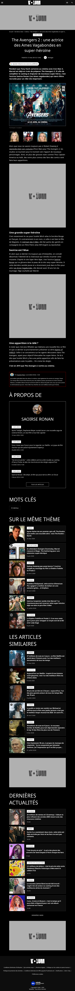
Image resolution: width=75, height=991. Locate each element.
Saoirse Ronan (37, 419)
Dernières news (19, 32)
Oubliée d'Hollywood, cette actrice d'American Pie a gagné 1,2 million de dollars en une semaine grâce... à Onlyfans (45, 586)
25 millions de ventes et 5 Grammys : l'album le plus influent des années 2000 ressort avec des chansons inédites (45, 817)
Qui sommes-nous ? (29, 967)
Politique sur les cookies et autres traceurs (58, 967)
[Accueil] (34, 3)
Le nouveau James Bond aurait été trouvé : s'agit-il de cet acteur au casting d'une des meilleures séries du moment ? (43, 886)
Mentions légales (40, 967)
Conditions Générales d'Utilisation (13, 967)
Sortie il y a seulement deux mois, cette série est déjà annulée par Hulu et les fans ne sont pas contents (45, 834)
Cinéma (27, 32)
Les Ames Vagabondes (23, 268)
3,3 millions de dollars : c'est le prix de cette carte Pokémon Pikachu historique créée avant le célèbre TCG (46, 868)
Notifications (59, 971)
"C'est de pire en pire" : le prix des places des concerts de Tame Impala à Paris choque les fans (45, 851)
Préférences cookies (37, 974)
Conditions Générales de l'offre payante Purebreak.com (39, 971)
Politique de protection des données (13, 971)
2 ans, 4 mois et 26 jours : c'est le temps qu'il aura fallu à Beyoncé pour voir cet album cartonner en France (44, 903)
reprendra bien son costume (21, 149)
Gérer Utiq (67, 971)
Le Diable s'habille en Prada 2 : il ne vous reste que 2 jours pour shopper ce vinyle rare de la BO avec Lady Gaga (45, 620)
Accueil (11, 32)
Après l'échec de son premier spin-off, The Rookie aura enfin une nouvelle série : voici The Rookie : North (46, 533)
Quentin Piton (21, 375)
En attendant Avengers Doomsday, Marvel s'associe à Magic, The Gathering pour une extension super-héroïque (43, 551)
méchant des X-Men (30, 242)
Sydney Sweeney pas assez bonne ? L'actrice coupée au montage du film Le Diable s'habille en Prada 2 (45, 568)
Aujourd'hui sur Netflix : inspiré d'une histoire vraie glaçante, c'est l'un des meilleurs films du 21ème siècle (45, 675)
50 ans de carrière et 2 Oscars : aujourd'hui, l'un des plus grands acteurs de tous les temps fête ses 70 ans (45, 693)
